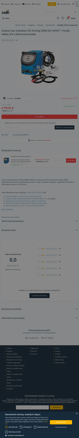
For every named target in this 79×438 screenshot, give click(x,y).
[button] (27, 435)
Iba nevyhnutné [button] (61, 427)
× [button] (76, 413)
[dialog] (39, 424)
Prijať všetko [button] (61, 422)
